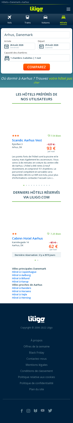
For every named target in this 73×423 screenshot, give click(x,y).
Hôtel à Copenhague (24, 271)
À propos (36, 340)
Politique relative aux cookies (36, 377)
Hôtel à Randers (21, 288)
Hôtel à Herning (21, 297)
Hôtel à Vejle (19, 294)
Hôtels (5, 2)
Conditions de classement (36, 371)
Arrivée (7, 41)
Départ (41, 41)
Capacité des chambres (15, 52)
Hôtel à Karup (20, 281)
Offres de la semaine (37, 346)
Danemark (15, 2)
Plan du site (36, 389)
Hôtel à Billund (21, 278)
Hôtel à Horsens (21, 291)
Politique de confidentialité (36, 383)
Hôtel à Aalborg (21, 275)
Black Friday (36, 352)
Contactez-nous (36, 359)
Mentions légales (37, 365)
